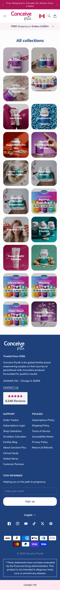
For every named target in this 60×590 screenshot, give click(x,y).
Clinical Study (10, 453)
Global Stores (10, 458)
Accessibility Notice (42, 436)
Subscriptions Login (14, 425)
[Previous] (3, 4)
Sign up (30, 501)
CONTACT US (10, 387)
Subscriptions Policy (43, 420)
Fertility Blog (10, 442)
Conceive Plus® (34, 553)
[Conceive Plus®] (21, 16)
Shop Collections (12, 431)
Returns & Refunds (42, 447)
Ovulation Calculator (14, 436)
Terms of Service (41, 431)
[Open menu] (4, 16)
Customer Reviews (13, 464)
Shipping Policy (40, 425)
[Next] (57, 4)
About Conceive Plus (14, 447)
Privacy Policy (40, 442)
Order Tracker (11, 420)
